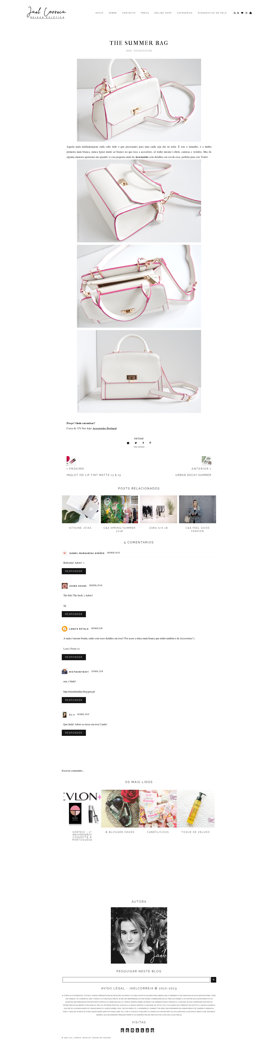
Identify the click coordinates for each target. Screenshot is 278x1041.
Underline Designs (101, 1038)
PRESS (145, 13)
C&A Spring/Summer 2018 (119, 529)
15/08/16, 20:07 (83, 714)
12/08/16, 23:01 (97, 671)
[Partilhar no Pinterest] (150, 443)
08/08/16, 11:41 (96, 628)
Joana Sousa (78, 586)
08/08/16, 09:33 (113, 552)
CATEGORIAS (185, 13)
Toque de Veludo (195, 832)
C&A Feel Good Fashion (197, 529)
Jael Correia (74, 1038)
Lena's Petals (79, 629)
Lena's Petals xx (71, 648)
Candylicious (158, 832)
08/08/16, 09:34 (95, 585)
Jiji (64, 605)
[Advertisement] (139, 873)
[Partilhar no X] (135, 443)
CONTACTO (129, 13)
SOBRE (113, 13)
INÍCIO (99, 13)
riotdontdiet (79, 672)
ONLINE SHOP (163, 13)
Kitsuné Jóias (80, 528)
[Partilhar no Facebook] (143, 443)
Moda (129, 50)
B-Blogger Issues (120, 832)
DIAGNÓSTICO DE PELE (212, 13)
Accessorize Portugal (105, 428)
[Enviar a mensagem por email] (128, 443)
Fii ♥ (72, 715)
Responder (74, 571)
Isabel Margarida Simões (87, 553)
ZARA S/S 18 (158, 528)
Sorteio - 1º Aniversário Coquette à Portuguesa (82, 836)
